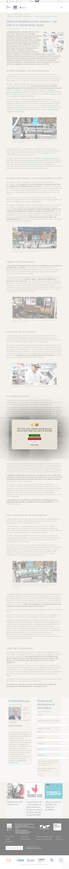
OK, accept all (35, 435)
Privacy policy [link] (34, 445)
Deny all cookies (35, 438)
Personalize (34, 442)
